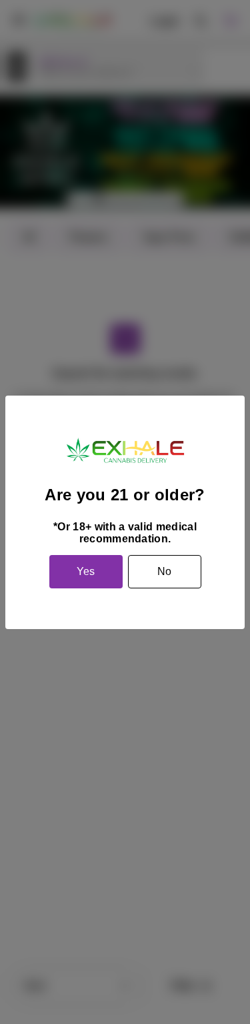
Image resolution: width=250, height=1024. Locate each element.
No (164, 571)
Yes (86, 571)
